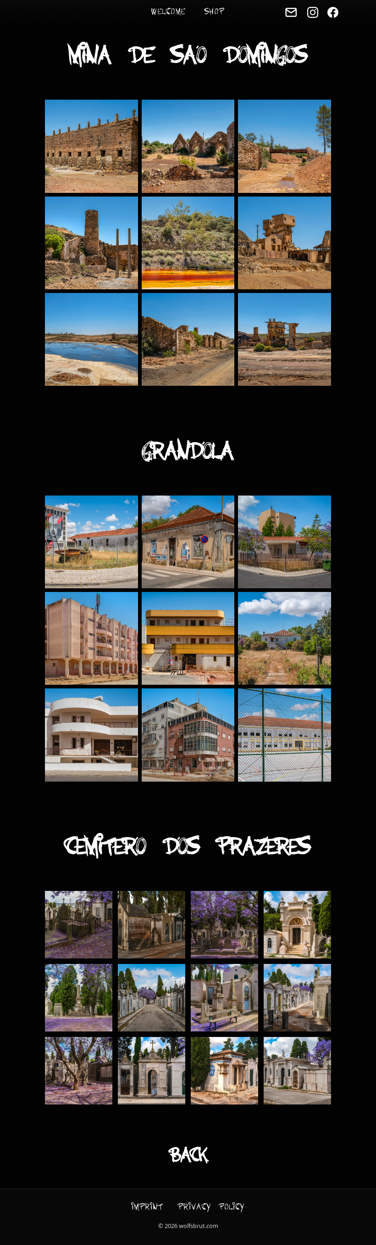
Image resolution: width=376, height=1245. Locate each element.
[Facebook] (332, 12)
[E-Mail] (291, 12)
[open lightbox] (91, 146)
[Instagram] (312, 12)
